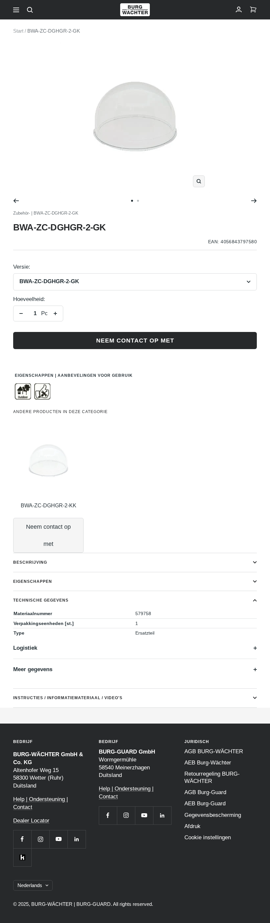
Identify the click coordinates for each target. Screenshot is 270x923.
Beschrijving (30, 562)
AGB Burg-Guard (205, 792)
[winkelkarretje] (253, 10)
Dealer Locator (31, 821)
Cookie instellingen (207, 837)
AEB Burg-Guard (205, 803)
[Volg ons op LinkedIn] (77, 839)
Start (18, 31)
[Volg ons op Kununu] (22, 857)
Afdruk (192, 826)
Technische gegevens (40, 600)
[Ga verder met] (254, 200)
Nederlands (29, 885)
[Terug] (16, 200)
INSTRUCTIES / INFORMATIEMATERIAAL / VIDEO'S (67, 698)
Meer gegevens (32, 669)
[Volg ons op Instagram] (40, 839)
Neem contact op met (135, 340)
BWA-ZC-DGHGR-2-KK (48, 505)
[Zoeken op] (30, 10)
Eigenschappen (32, 581)
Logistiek (25, 648)
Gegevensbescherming (212, 815)
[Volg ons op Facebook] (22, 839)
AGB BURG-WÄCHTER (213, 751)
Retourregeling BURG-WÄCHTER (212, 777)
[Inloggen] (239, 10)
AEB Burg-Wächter (207, 762)
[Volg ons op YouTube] (58, 839)
